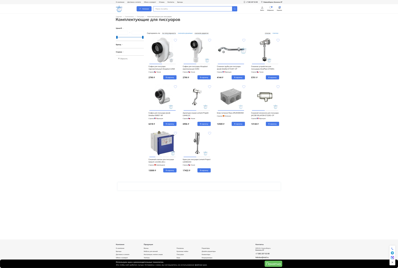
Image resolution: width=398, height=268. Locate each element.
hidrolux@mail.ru (262, 257)
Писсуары (140, 17)
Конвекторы (206, 254)
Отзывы (161, 2)
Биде (178, 258)
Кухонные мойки (182, 251)
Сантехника (129, 17)
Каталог (145, 9)
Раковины (180, 248)
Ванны (146, 248)
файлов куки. (201, 265)
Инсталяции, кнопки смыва (153, 254)
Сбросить (124, 59)
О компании (120, 2)
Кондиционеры (207, 258)
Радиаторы (206, 248)
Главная (119, 17)
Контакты (170, 2)
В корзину (170, 77)
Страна (119, 52)
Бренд (118, 44)
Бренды (180, 2)
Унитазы (147, 258)
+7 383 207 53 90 (262, 254)
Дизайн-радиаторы (209, 251)
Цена (119, 28)
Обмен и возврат (150, 2)
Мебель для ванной (151, 251)
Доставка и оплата (134, 2)
